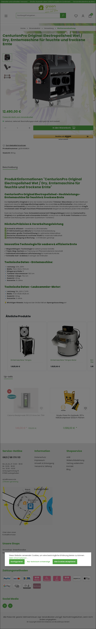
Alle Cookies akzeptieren (65, 561)
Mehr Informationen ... (18, 558)
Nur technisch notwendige (38, 561)
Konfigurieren (17, 561)
